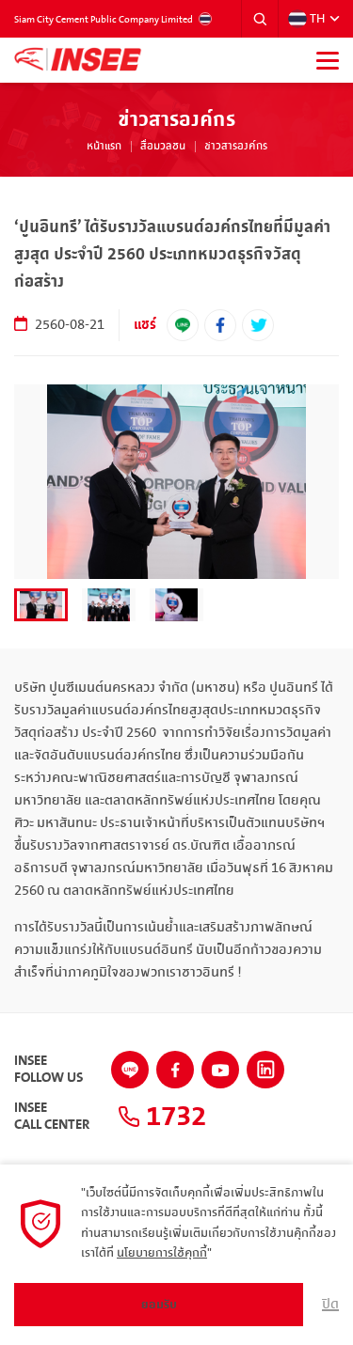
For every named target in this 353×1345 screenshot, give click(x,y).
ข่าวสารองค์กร (235, 146)
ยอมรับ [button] (159, 1304)
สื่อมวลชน (162, 146)
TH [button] (317, 18)
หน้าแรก (104, 146)
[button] (260, 19)
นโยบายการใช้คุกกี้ (162, 1252)
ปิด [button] (330, 1304)
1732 (173, 1116)
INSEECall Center (51, 1117)
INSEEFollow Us (48, 1070)
